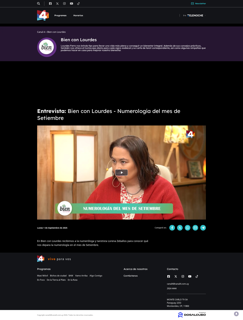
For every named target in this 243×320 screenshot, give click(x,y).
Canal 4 (41, 32)
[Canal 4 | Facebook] (50, 3)
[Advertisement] (121, 84)
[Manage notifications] (236, 314)
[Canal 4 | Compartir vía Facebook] (172, 228)
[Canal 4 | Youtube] (71, 3)
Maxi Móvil (42, 275)
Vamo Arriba (81, 275)
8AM (71, 275)
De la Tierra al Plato (56, 279)
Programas (60, 15)
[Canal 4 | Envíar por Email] (195, 228)
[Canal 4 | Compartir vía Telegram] (203, 228)
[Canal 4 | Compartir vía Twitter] (180, 228)
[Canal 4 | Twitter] (57, 3)
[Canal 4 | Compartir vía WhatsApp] (187, 228)
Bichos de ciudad (58, 275)
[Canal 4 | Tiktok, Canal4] (78, 3)
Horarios (78, 15)
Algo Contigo (96, 275)
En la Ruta (72, 279)
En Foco (41, 279)
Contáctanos (131, 275)
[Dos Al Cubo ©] (192, 316)
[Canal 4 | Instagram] (64, 3)
